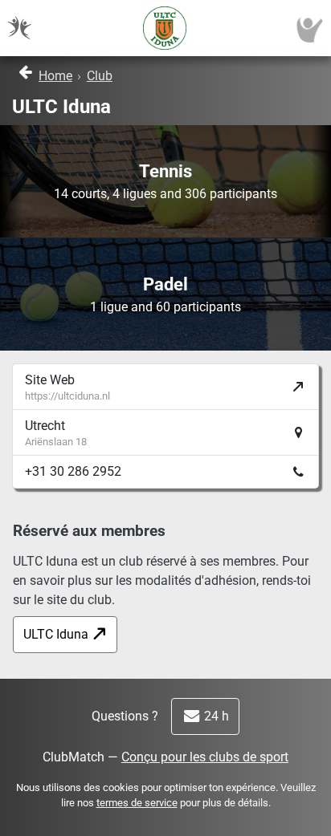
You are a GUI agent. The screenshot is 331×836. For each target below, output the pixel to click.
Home (55, 75)
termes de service (137, 803)
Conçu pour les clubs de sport (204, 757)
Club (99, 75)
